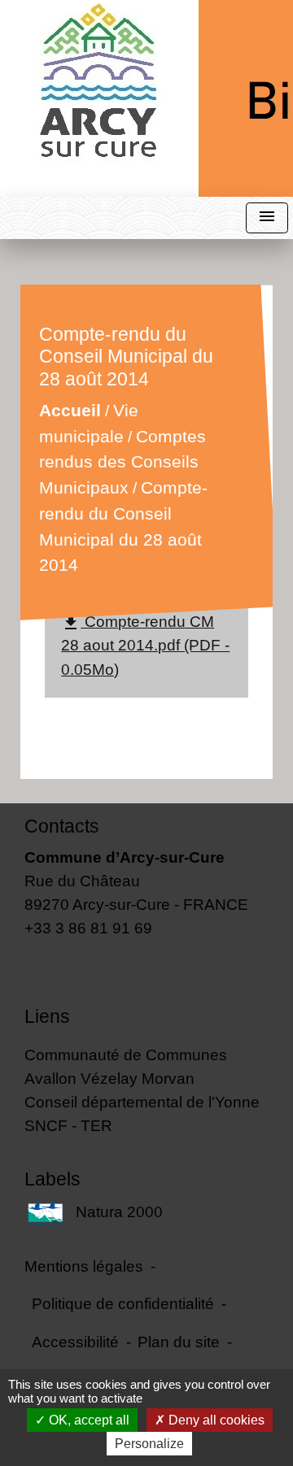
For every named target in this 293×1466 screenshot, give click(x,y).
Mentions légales (83, 1266)
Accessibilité (75, 1342)
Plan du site (179, 1342)
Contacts (61, 826)
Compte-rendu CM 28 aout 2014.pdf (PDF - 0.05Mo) (145, 644)
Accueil (70, 411)
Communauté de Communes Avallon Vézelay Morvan (125, 1066)
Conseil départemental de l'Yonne (142, 1102)
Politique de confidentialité (123, 1303)
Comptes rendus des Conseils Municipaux (122, 462)
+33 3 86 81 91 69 (88, 928)
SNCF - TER (68, 1125)
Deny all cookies (215, 1420)
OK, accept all (87, 1420)
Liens (47, 1016)
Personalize (149, 1444)
